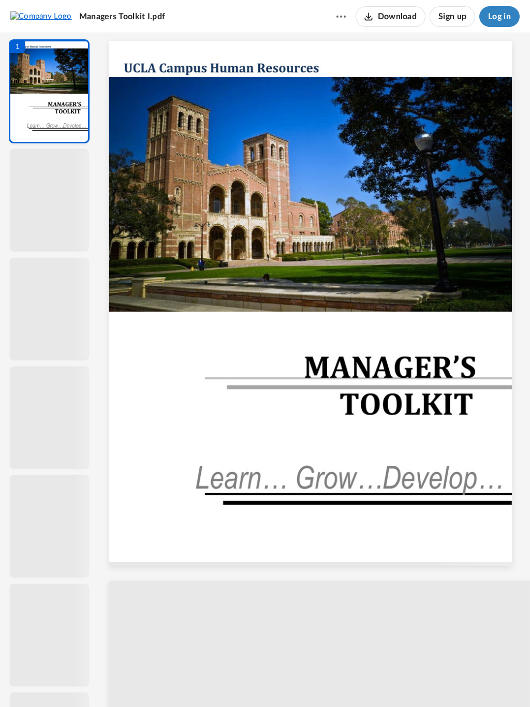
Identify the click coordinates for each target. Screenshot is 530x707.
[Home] (41, 16)
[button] (49, 91)
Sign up (452, 16)
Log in (499, 16)
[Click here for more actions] (341, 16)
